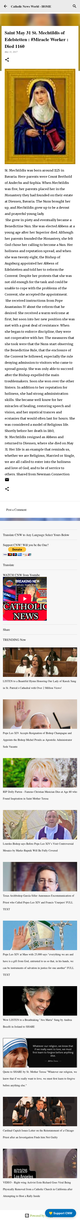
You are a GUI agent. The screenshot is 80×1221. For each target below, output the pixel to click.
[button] (7, 60)
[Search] (74, 6)
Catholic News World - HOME (31, 6)
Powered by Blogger (42, 1215)
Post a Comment (16, 510)
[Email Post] (7, 481)
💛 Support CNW (60, 1213)
